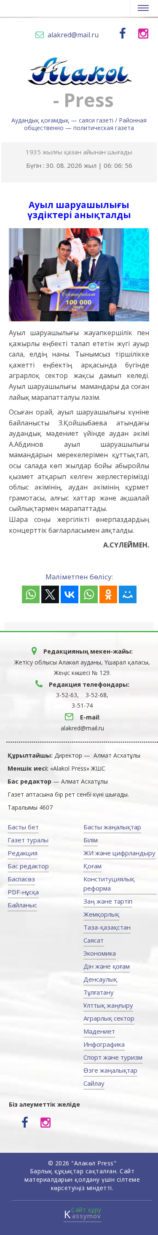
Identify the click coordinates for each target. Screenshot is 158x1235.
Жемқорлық (101, 914)
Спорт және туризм (112, 1057)
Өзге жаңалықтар (110, 1070)
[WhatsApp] (31, 594)
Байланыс (22, 905)
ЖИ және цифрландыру (119, 853)
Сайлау (93, 1083)
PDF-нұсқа (23, 892)
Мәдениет (99, 1031)
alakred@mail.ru (73, 34)
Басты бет (23, 827)
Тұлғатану (98, 992)
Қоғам (92, 866)
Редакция (22, 853)
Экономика (99, 953)
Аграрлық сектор (108, 1018)
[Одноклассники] (108, 594)
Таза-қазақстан (107, 927)
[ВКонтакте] (69, 594)
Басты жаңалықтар (112, 827)
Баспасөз (21, 879)
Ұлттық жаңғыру (108, 1005)
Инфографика (104, 1044)
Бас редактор (28, 866)
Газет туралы (28, 840)
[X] (50, 594)
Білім (90, 840)
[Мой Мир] (128, 594)
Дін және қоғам (106, 966)
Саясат (93, 940)
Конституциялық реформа (108, 883)
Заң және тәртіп (107, 901)
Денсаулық (100, 979)
